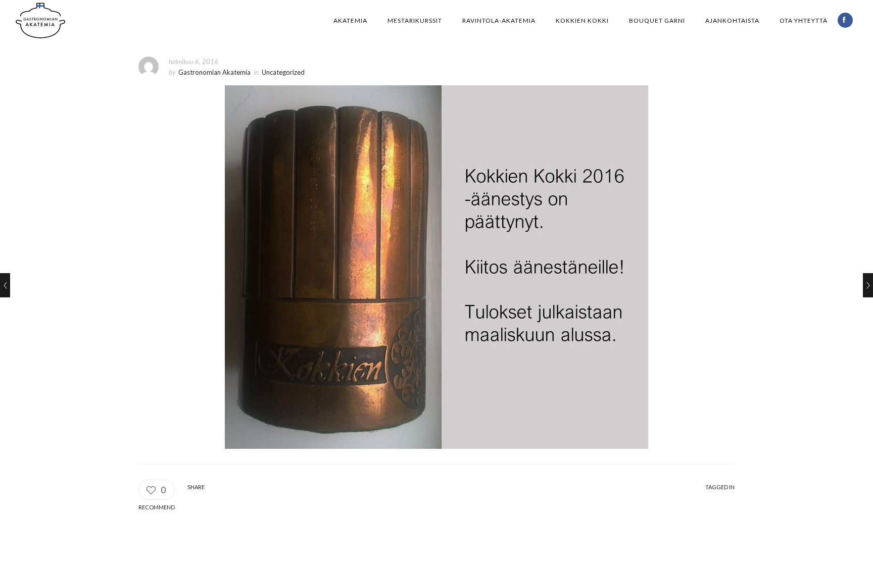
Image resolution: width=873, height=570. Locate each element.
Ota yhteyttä (804, 20)
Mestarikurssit (414, 20)
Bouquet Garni (657, 20)
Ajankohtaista (732, 20)
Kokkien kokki (582, 20)
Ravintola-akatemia (499, 20)
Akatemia (350, 20)
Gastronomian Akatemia (214, 72)
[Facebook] (845, 20)
